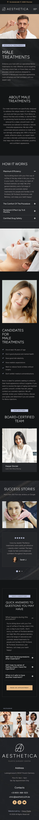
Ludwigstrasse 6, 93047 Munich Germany (19, 773)
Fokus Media (26, 811)
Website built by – (14, 811)
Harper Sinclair (11, 466)
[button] (5, 514)
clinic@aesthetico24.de (19, 797)
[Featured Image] (19, 445)
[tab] (19, 171)
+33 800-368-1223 (19, 793)
